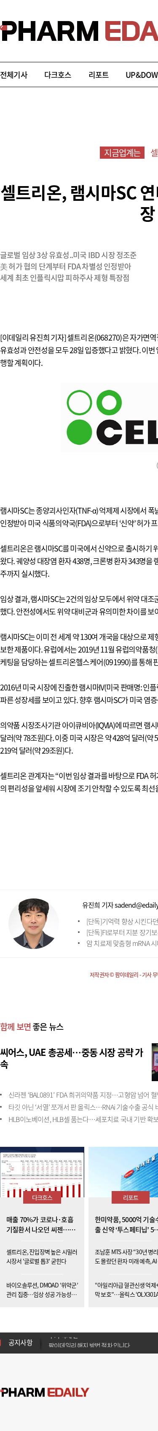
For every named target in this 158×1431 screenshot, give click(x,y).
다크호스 (58, 74)
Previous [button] (51, 1337)
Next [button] (51, 1347)
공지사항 (20, 1342)
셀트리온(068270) (94, 337)
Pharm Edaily (44, 1392)
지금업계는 (122, 153)
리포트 (98, 74)
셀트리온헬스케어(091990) (89, 662)
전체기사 (13, 74)
